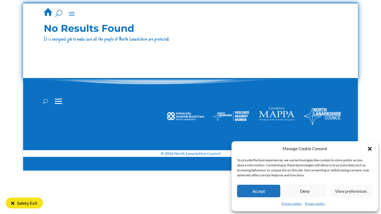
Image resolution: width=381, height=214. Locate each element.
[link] (48, 12)
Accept (258, 191)
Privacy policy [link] (292, 203)
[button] (370, 149)
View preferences (351, 191)
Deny (305, 191)
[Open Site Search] (58, 13)
